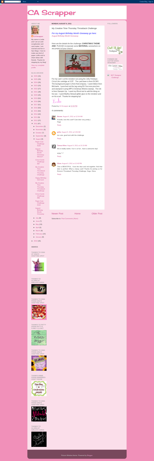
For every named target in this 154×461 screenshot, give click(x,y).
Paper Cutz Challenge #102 (39, 203)
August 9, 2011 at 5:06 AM (71, 132)
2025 (36, 79)
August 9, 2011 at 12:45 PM (72, 163)
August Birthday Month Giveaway (65, 36)
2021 (36, 92)
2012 (36, 120)
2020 (36, 95)
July (37, 218)
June (38, 221)
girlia (59, 132)
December (40, 126)
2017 (36, 104)
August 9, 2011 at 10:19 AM (77, 145)
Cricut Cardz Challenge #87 (39, 162)
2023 (36, 85)
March (38, 231)
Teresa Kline (62, 145)
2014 (36, 114)
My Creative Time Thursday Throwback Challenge (40, 187)
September (40, 136)
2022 (36, 89)
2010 (36, 241)
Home (77, 213)
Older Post (97, 213)
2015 (36, 111)
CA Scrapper (51, 12)
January (39, 237)
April (37, 227)
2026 (36, 76)
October (39, 133)
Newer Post (57, 213)
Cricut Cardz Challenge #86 (39, 196)
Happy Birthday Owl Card (40, 179)
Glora (59, 163)
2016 (36, 108)
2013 (36, 117)
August (38, 139)
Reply (59, 125)
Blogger (89, 455)
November (40, 129)
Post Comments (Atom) (69, 218)
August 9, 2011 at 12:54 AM (73, 116)
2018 (36, 101)
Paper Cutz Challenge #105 (39, 144)
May (37, 224)
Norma (59, 116)
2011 (36, 123)
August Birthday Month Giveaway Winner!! (39, 153)
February (39, 234)
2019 (36, 98)
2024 (36, 82)
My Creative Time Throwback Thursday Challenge (40, 171)
